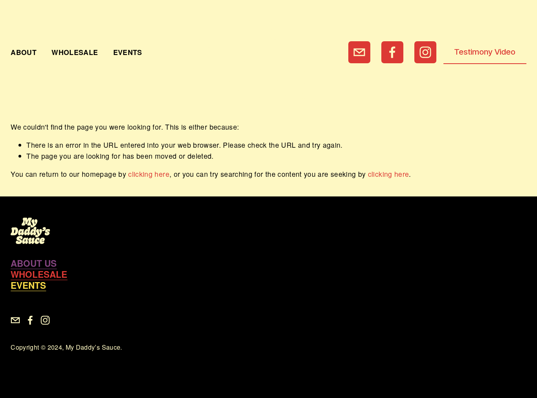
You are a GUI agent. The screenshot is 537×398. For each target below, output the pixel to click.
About (24, 52)
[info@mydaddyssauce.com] (359, 52)
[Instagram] (425, 52)
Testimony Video (484, 52)
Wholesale (74, 52)
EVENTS (28, 285)
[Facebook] (392, 52)
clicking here (148, 174)
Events (127, 52)
